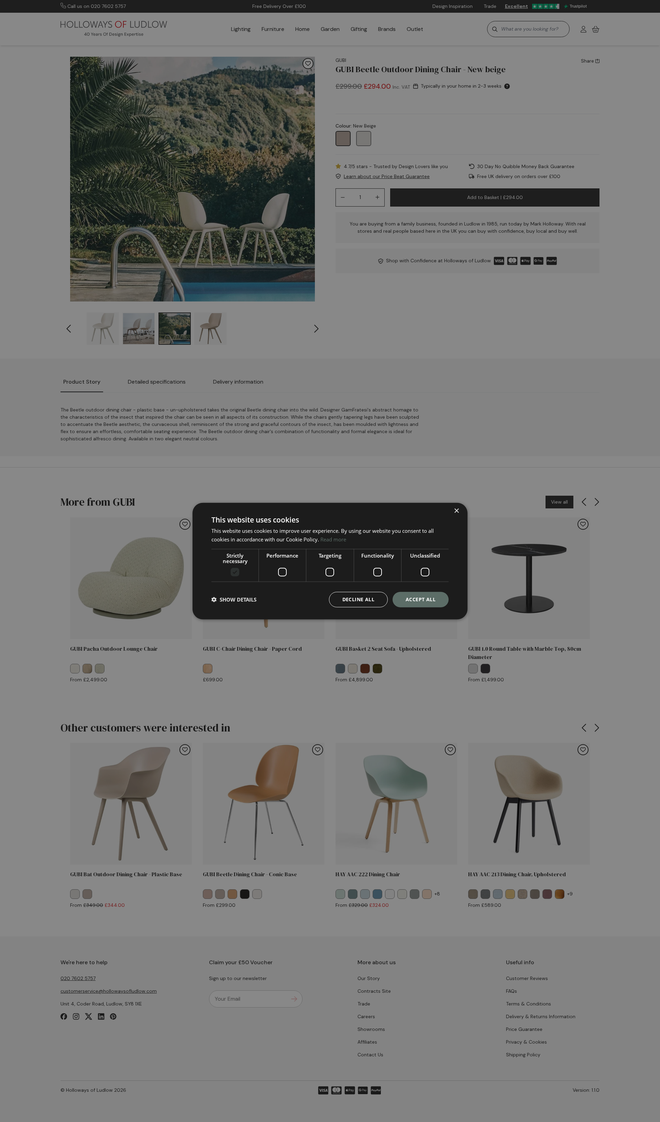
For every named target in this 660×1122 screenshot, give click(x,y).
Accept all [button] (421, 599)
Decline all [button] (358, 599)
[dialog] (330, 561)
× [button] (456, 511)
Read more (333, 539)
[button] (233, 599)
